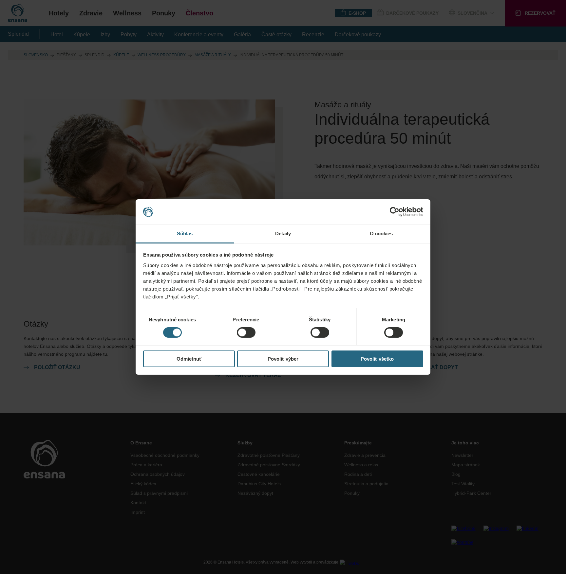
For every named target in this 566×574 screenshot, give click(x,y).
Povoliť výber (283, 359)
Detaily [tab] (283, 233)
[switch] (246, 332)
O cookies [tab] (381, 233)
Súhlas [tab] (185, 233)
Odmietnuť (189, 359)
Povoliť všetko (377, 359)
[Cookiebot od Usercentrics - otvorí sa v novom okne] (394, 212)
